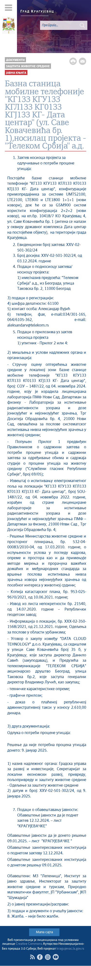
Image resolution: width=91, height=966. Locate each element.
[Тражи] (82, 25)
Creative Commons (29, 944)
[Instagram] (48, 957)
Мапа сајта (44, 932)
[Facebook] (40, 957)
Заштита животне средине (28, 66)
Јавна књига (16, 73)
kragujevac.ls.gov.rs (70, 948)
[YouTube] (56, 957)
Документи (15, 60)
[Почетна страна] (8, 26)
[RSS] (32, 957)
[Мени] (8, 7)
